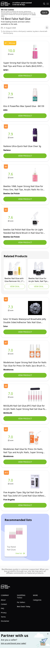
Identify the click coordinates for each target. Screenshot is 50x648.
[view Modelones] (11, 351)
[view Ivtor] (11, 308)
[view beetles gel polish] (11, 175)
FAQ (2, 608)
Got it (44, 12)
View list (18, 553)
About (3, 600)
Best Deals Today (23, 606)
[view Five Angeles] (11, 481)
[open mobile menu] (47, 3)
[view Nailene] (11, 135)
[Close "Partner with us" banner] (48, 634)
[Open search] (44, 4)
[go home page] (5, 4)
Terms (3, 617)
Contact (4, 604)
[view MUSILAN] (11, 395)
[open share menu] (47, 27)
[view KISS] (11, 95)
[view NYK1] (12, 52)
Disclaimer (5, 621)
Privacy (3, 612)
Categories (37, 600)
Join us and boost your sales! (13, 643)
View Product (25, 75)
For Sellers (21, 602)
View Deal (15, 286)
